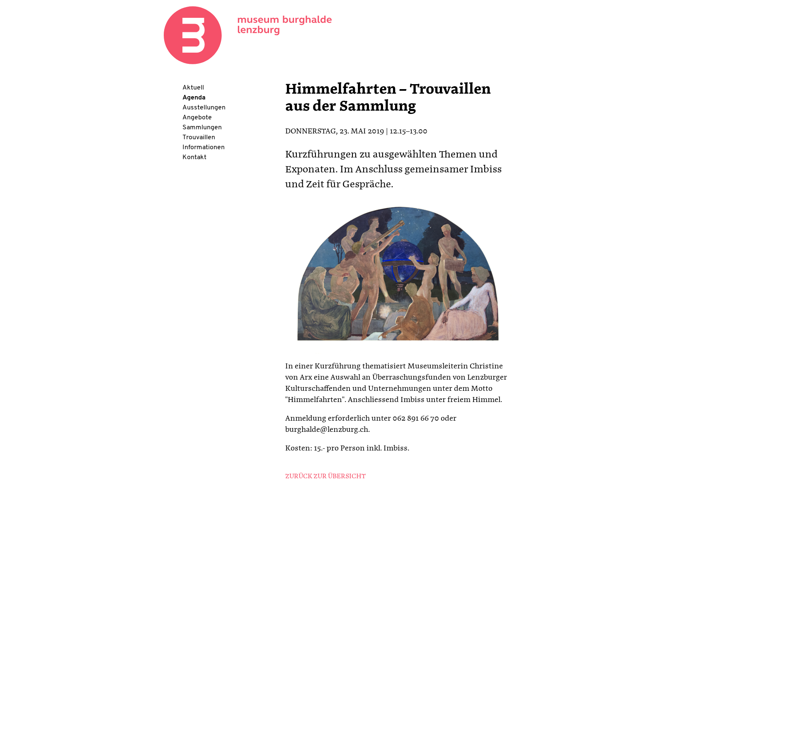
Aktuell (193, 88)
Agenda (194, 97)
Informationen (203, 147)
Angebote (197, 117)
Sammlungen (202, 127)
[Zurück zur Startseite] (248, 35)
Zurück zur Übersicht (325, 476)
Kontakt (194, 157)
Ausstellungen (204, 107)
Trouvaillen (198, 137)
